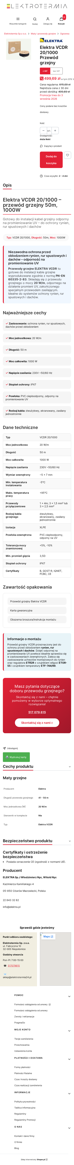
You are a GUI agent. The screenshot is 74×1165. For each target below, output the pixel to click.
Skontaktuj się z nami (35, 722)
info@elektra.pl (11, 906)
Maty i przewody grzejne (43, 33)
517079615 (14, 965)
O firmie (18, 1142)
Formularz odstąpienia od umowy (31, 1004)
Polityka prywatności (25, 1101)
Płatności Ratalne (23, 1073)
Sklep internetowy (33, 1159)
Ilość (42, 123)
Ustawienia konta (23, 1051)
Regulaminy (20, 1113)
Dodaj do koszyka (51, 160)
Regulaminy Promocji (25, 1119)
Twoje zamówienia (23, 1038)
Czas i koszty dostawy (25, 1079)
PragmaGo (19, 1022)
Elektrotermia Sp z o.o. (15, 33)
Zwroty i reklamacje (24, 1016)
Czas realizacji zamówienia (28, 1085)
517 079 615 (37, 712)
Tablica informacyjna (24, 1107)
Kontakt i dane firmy (24, 1136)
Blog (16, 1148)
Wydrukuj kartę (16, 757)
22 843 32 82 (11, 900)
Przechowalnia (21, 1045)
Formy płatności (22, 1067)
